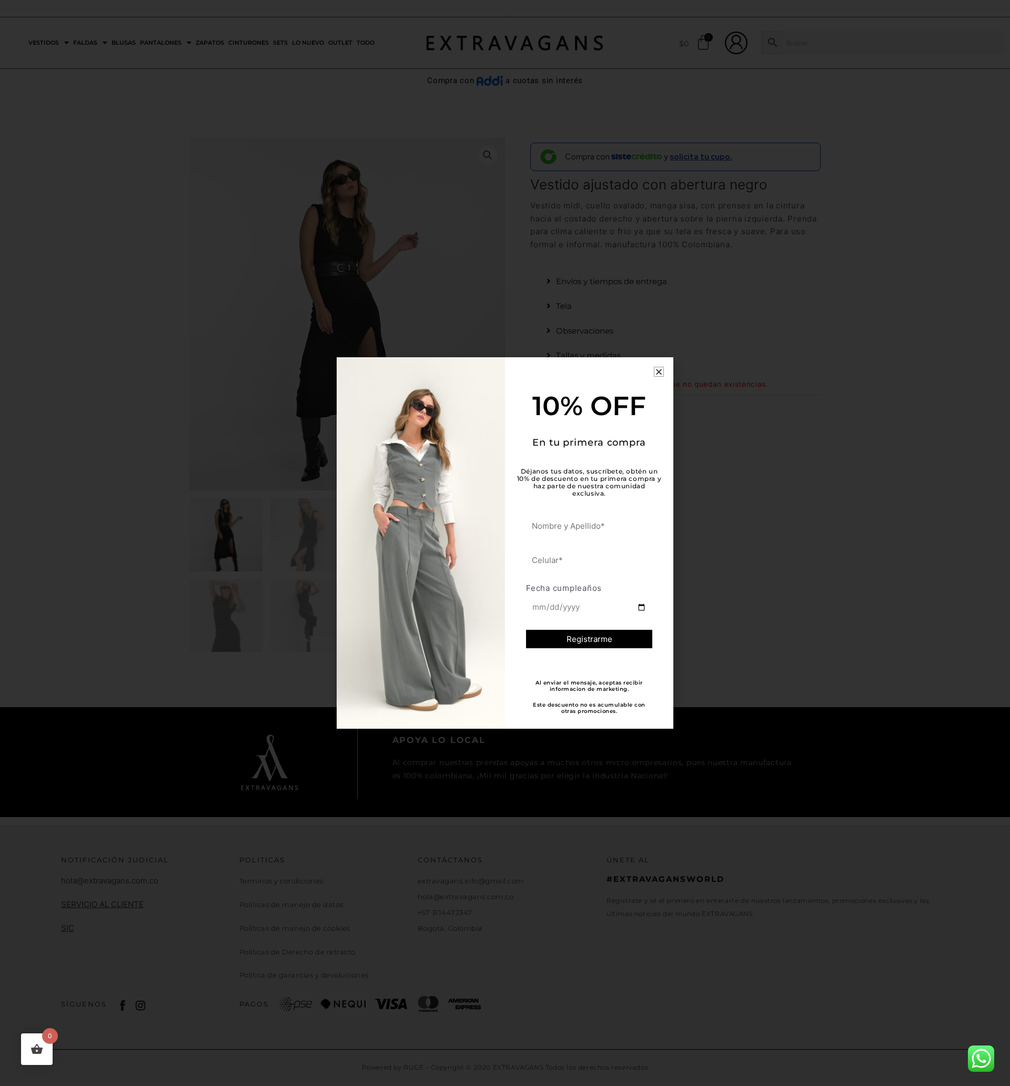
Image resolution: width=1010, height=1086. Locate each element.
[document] (505, 543)
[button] (659, 372)
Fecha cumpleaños (564, 588)
